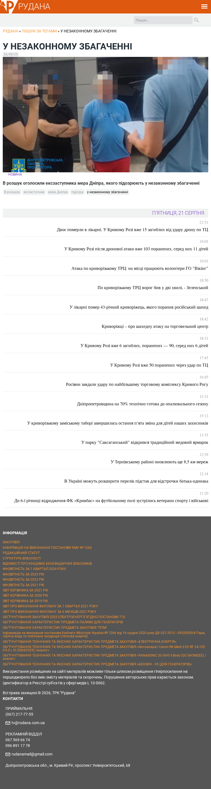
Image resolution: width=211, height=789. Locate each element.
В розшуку (12, 192)
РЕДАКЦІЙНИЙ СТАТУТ (21, 553)
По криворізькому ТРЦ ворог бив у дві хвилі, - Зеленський (153, 287)
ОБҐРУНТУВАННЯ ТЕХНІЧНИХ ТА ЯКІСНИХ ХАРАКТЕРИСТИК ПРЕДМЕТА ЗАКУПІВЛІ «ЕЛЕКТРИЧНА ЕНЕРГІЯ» (89, 642)
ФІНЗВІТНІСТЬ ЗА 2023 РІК (23, 574)
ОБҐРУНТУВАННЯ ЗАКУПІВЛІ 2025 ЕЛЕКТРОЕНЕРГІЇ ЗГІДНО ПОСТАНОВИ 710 (64, 617)
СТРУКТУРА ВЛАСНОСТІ (22, 558)
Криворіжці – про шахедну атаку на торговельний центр (155, 326)
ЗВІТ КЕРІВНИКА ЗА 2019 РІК (25, 601)
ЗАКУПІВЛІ (11, 542)
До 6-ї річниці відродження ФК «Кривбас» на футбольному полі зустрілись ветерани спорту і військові (111, 500)
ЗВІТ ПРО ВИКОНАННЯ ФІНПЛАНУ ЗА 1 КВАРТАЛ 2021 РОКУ (50, 606)
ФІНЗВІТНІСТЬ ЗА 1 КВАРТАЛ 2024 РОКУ (34, 569)
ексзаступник (34, 192)
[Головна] (9, 13)
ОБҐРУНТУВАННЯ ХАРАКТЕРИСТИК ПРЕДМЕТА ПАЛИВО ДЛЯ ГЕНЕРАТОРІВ (63, 622)
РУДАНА (34, 6)
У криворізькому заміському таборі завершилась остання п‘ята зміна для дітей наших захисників (117, 423)
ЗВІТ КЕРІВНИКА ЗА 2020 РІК (25, 595)
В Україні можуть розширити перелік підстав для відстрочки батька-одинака (136, 481)
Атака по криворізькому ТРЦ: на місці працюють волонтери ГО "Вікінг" (139, 268)
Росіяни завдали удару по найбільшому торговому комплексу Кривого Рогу (137, 384)
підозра (77, 192)
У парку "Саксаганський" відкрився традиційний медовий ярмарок (144, 442)
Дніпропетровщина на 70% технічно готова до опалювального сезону (142, 403)
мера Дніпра (58, 192)
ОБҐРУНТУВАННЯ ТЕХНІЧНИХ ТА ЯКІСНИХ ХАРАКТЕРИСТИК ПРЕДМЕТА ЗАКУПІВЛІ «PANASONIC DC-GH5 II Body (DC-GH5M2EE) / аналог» (104, 657)
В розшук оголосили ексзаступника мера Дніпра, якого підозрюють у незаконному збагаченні (101, 183)
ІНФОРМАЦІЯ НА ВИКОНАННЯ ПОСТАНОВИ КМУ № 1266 (47, 548)
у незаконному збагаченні (107, 192)
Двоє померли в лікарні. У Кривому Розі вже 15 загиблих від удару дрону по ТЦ (132, 229)
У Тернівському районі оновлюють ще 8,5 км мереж (159, 461)
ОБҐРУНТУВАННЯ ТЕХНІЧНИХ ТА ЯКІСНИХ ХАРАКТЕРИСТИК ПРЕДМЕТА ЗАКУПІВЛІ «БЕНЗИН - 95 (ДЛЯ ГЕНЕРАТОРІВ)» (97, 664)
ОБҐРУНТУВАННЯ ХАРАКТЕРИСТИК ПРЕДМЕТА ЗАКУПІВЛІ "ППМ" (55, 628)
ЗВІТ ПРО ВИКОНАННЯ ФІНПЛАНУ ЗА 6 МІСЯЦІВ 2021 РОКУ (49, 612)
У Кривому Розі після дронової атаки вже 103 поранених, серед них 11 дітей (136, 248)
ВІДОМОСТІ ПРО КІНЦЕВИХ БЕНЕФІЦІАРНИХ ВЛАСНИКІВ (47, 564)
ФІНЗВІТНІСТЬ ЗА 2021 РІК (23, 585)
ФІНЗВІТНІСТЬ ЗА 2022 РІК (23, 580)
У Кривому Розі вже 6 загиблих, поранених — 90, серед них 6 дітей (144, 345)
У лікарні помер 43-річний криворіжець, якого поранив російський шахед (139, 307)
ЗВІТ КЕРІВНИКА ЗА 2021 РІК (25, 590)
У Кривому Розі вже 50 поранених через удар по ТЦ (159, 365)
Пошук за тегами (39, 31)
